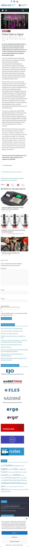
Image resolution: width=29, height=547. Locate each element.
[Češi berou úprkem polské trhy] (14, 238)
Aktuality (4, 31)
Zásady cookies (9, 545)
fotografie (4, 472)
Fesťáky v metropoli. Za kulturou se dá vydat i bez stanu (13, 337)
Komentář (4, 268)
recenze (14, 480)
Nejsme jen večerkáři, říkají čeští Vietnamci (11, 345)
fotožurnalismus (11, 472)
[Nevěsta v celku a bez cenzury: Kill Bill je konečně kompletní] (14, 215)
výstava (7, 489)
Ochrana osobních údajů (18, 545)
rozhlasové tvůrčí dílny (11, 483)
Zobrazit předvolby (14, 541)
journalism (24, 472)
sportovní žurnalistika (9, 486)
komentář (4, 475)
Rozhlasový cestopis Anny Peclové (9, 333)
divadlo (17, 466)
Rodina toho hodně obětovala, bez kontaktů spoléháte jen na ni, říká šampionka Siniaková (14, 350)
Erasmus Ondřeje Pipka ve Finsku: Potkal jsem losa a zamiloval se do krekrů (14, 359)
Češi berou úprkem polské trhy (11, 253)
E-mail (3, 299)
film (12, 469)
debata (14, 465)
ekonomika (21, 466)
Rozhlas (25, 480)
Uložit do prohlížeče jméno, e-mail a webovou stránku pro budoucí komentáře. (14, 314)
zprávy (23, 489)
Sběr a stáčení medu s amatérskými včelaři (11, 328)
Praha (10, 480)
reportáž (19, 480)
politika (6, 480)
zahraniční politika (13, 489)
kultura (21, 39)
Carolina (17, 39)
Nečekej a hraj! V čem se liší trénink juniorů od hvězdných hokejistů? (12, 355)
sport (3, 486)
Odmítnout (14, 537)
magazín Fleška (16, 478)
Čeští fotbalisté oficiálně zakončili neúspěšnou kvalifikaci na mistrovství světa (12, 179)
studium (15, 486)
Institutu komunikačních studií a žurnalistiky (10, 507)
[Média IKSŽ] (14, 5)
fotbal (21, 469)
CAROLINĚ (12, 159)
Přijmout (14, 533)
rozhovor (24, 483)
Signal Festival (8, 165)
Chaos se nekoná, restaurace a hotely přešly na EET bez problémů (12, 208)
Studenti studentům (6, 347)
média (25, 478)
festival (9, 469)
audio (2, 465)
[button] (26, 518)
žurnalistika (8, 491)
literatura (9, 477)
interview (20, 472)
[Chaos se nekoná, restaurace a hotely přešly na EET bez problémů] (14, 192)
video (3, 489)
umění (23, 486)
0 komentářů (11, 39)
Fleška (18, 469)
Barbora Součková (14, 37)
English (4, 469)
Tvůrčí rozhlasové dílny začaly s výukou (11, 172)
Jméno (3, 290)
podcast (2, 480)
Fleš (15, 469)
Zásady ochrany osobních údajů (8, 510)
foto (25, 469)
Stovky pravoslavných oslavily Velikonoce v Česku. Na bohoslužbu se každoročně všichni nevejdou (14, 341)
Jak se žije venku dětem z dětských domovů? (12, 331)
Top (9, 31)
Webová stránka (5, 306)
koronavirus (10, 475)
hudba (16, 472)
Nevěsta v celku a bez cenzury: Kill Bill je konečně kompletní (13, 231)
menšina (21, 478)
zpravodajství (19, 489)
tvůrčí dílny (19, 486)
